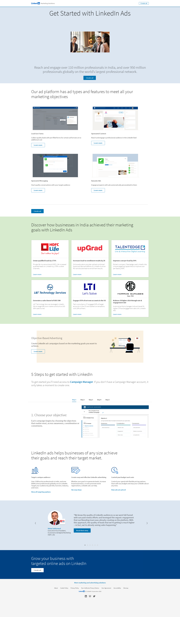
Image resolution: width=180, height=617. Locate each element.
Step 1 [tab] (74, 400)
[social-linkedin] (86, 596)
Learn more (38, 145)
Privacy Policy (75, 588)
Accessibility (117, 588)
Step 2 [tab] (82, 400)
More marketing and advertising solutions (90, 583)
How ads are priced (118, 490)
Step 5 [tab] (107, 400)
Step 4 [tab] (99, 400)
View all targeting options (41, 492)
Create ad (144, 3)
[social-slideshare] (90, 596)
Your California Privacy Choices (90, 588)
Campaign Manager (81, 382)
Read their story (82, 530)
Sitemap (125, 588)
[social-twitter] (94, 596)
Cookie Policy (64, 588)
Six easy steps (76, 490)
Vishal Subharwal (54, 528)
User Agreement (106, 588)
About (56, 588)
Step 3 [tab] (91, 400)
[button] (35, 523)
